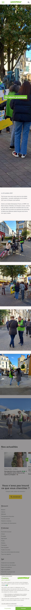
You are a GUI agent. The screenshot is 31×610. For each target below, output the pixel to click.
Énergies (3, 536)
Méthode (3, 514)
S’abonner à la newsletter (8, 563)
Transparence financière (7, 516)
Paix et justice (5, 547)
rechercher (16, 497)
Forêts (3, 541)
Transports (4, 545)
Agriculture (4, 538)
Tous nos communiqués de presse (10, 552)
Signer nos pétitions (6, 567)
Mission (3, 509)
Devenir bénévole (6, 574)
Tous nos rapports (6, 554)
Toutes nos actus (5, 550)
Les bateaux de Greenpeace (8, 523)
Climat (3, 534)
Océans (3, 543)
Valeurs (3, 512)
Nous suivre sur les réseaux (8, 565)
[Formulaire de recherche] (28, 2)
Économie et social (6, 532)
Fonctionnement (5, 518)
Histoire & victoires (6, 521)
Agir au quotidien (5, 569)
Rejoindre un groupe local (8, 572)
